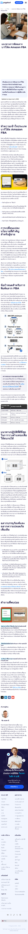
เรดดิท (16, 844)
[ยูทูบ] (7, 914)
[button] (2, 697)
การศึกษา (17, 818)
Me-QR (17, 865)
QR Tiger (17, 860)
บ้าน (2, 9)
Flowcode (18, 854)
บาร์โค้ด (7, 9)
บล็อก (16, 889)
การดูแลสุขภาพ (19, 816)
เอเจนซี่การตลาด (19, 799)
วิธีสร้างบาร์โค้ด (17, 687)
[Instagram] (10, 914)
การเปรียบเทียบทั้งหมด (19, 872)
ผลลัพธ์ (17, 883)
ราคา (16, 886)
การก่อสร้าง (18, 813)
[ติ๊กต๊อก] (14, 914)
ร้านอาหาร (18, 804)
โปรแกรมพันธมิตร (20, 891)
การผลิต (17, 824)
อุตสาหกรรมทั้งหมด (18, 828)
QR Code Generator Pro (19, 847)
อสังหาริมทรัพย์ (19, 810)
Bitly (16, 862)
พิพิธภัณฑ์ (17, 821)
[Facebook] (20, 914)
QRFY (16, 857)
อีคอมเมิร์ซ (18, 807)
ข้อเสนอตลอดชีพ (19, 894)
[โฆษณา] (14, 63)
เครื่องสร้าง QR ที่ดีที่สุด (20, 840)
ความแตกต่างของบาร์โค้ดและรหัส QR (11, 586)
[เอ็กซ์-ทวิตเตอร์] (17, 914)
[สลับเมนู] (26, 3)
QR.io (16, 868)
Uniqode (17, 851)
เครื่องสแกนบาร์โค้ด (16, 302)
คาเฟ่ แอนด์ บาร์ (19, 802)
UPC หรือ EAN (13, 146)
